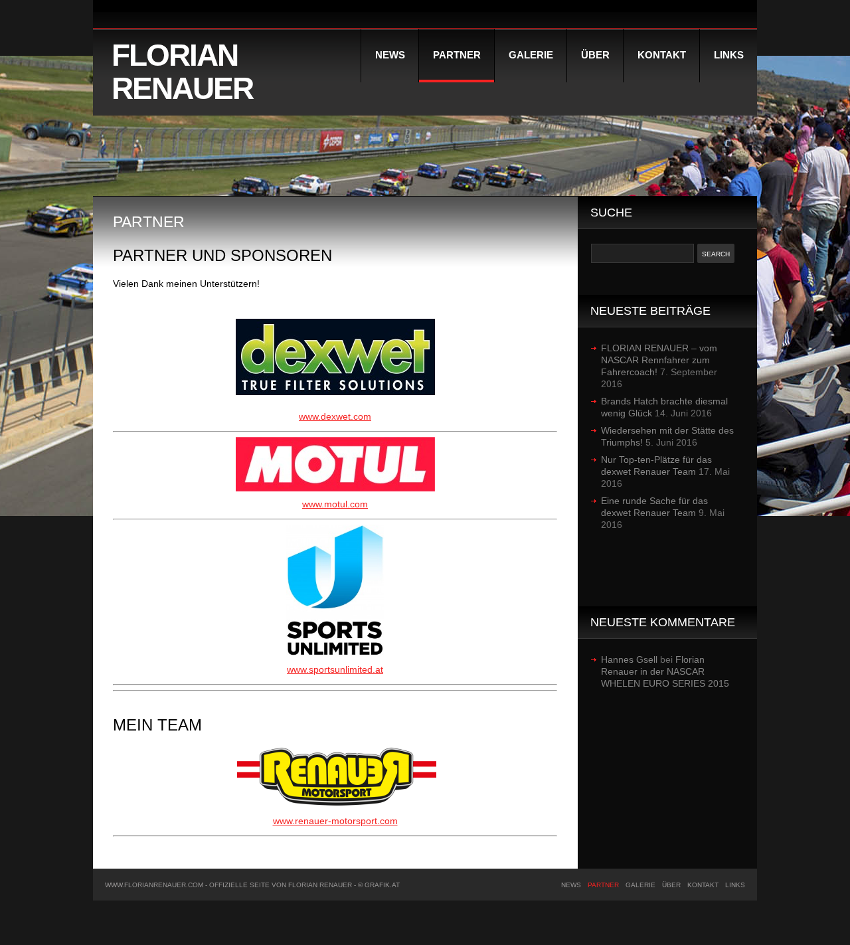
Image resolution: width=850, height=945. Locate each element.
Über (595, 54)
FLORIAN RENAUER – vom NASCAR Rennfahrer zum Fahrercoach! (659, 360)
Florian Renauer (182, 72)
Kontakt (662, 54)
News (390, 54)
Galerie (531, 54)
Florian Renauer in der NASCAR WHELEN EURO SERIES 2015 (665, 671)
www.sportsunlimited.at (335, 669)
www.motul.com (335, 504)
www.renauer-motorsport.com (335, 821)
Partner (457, 54)
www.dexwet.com (335, 416)
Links (729, 54)
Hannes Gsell (629, 659)
